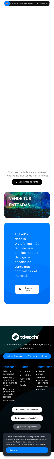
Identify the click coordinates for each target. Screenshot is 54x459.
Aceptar (14, 450)
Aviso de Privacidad (38, 444)
